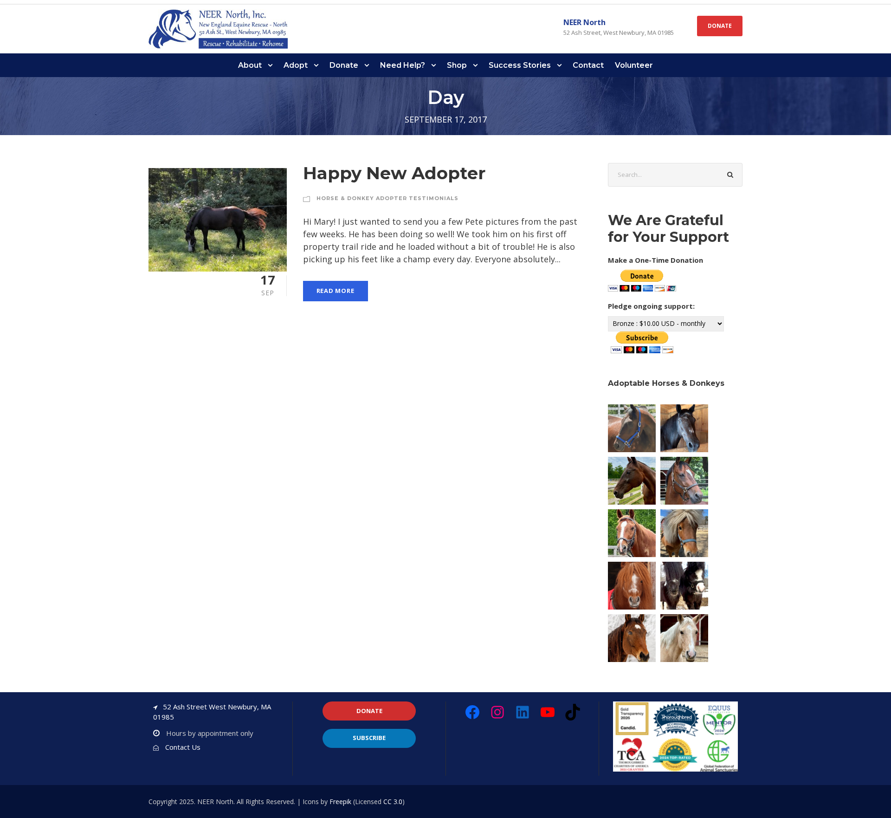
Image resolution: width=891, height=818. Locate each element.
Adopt (296, 65)
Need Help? (402, 65)
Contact (588, 65)
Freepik (340, 801)
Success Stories (520, 65)
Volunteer (634, 65)
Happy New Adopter (394, 172)
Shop (457, 65)
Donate (343, 65)
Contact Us (182, 747)
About (250, 65)
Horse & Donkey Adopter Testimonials (387, 198)
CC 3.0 (392, 801)
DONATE (720, 26)
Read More (335, 290)
